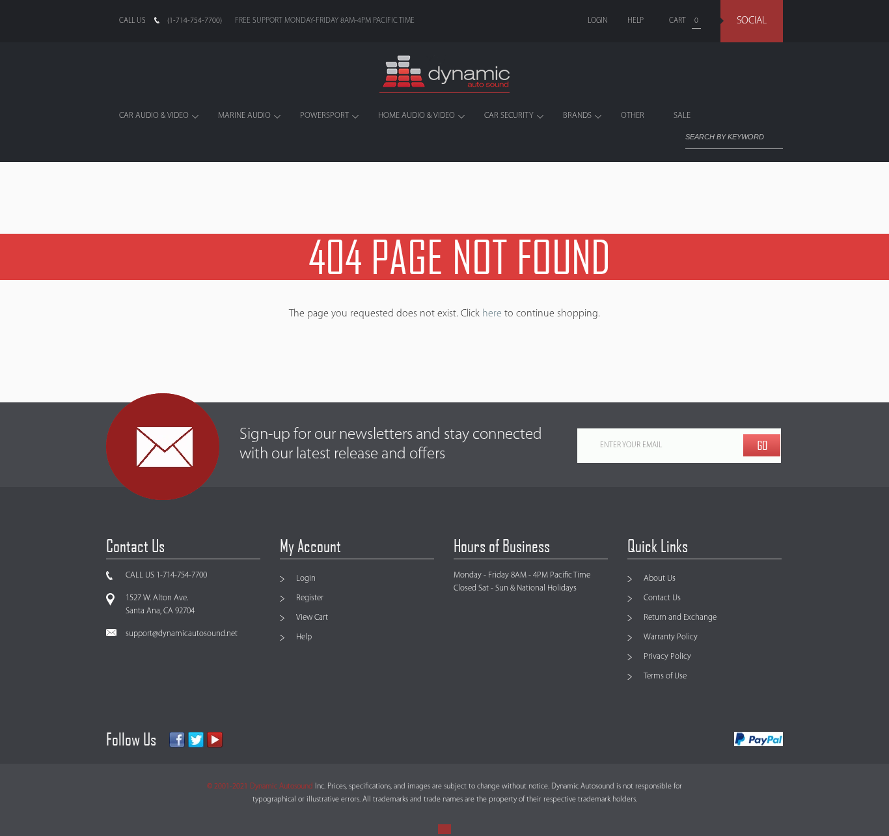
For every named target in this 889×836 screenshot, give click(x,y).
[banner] (444, 74)
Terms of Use (665, 676)
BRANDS (577, 115)
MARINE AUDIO (244, 115)
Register (309, 598)
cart (677, 21)
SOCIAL (752, 21)
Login (306, 578)
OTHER (632, 115)
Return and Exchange (680, 617)
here (492, 314)
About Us (660, 578)
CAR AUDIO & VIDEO (154, 115)
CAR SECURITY (509, 115)
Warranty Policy (671, 637)
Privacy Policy (667, 656)
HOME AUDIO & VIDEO (416, 115)
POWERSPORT (324, 115)
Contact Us (662, 598)
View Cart (312, 617)
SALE (682, 115)
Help (304, 637)
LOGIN (598, 21)
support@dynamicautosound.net (182, 634)
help (635, 21)
